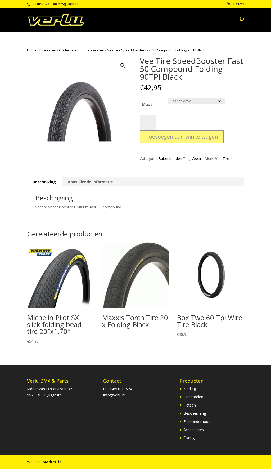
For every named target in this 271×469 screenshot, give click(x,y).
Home (32, 50)
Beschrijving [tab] (44, 181)
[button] (123, 65)
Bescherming (194, 413)
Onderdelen (69, 50)
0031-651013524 (117, 388)
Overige (190, 437)
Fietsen (189, 405)
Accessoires (193, 429)
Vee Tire (222, 158)
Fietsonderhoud (196, 421)
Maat (147, 104)
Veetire (198, 158)
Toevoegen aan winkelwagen (182, 136)
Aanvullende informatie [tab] (90, 181)
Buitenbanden (93, 50)
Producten (47, 50)
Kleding (189, 388)
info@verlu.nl (114, 394)
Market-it (52, 461)
